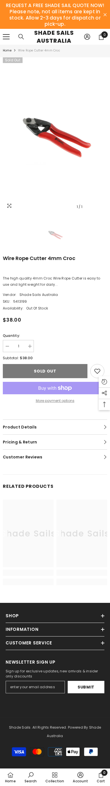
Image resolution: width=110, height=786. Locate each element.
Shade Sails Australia (38, 294)
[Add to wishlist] (97, 371)
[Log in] (87, 36)
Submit (86, 687)
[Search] (21, 36)
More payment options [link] (55, 400)
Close (105, 15)
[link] (28, 573)
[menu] (6, 36)
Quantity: (11, 335)
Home (7, 50)
